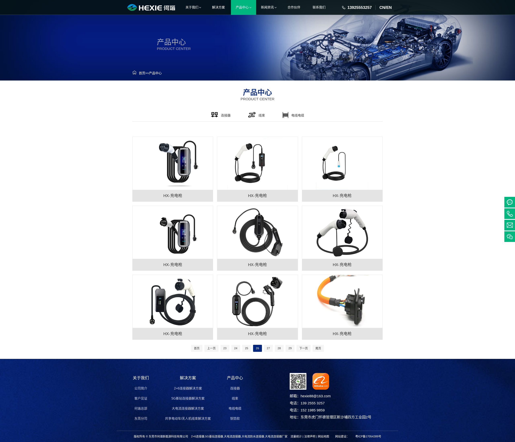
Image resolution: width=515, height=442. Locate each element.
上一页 (211, 348)
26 (257, 348)
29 (290, 348)
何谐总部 (140, 408)
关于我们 (141, 378)
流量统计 (296, 436)
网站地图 (323, 436)
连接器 (235, 388)
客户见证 (140, 398)
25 (246, 348)
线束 (235, 398)
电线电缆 (235, 408)
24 (235, 348)
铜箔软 (235, 418)
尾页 (318, 348)
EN (389, 7)
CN (382, 7)
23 (225, 348)
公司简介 (140, 388)
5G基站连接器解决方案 (188, 398)
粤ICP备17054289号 (368, 436)
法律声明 (309, 436)
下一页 (303, 348)
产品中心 (155, 73)
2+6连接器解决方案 (188, 388)
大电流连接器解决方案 (188, 408)
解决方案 (188, 378)
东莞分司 (140, 418)
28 (279, 348)
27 (268, 348)
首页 (142, 73)
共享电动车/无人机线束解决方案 (188, 418)
